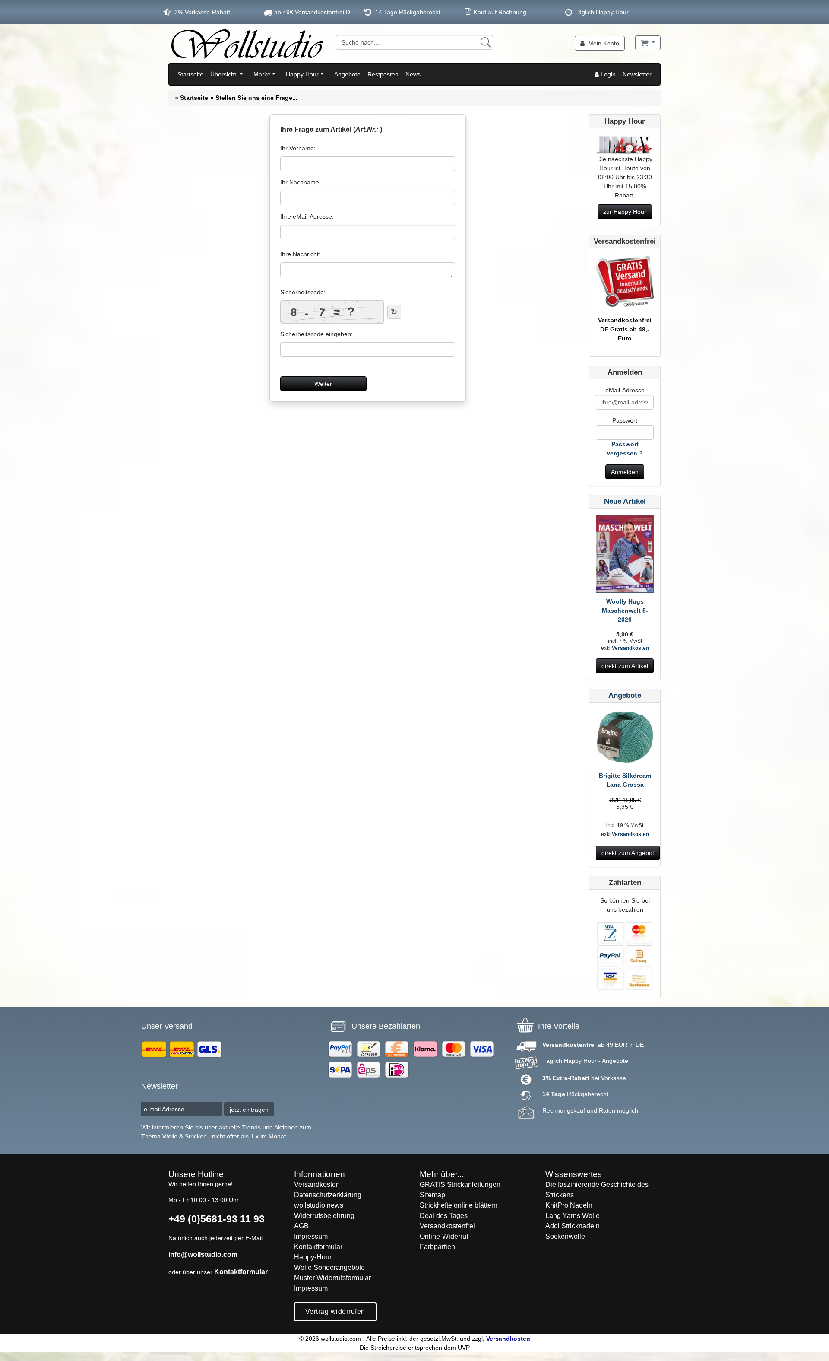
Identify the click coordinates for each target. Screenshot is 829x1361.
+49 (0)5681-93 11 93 (216, 1218)
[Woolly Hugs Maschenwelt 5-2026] (625, 555)
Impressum (311, 1236)
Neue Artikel (625, 501)
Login (607, 74)
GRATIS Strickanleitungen (460, 1184)
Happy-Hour (313, 1257)
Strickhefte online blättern (458, 1205)
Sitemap (432, 1195)
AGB (301, 1226)
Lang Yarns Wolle (572, 1215)
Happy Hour (302, 74)
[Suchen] (486, 42)
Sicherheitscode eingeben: (316, 334)
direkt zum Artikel (624, 665)
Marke (262, 74)
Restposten (383, 74)
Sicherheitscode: (303, 292)
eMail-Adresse (625, 390)
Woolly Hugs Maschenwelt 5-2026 (625, 610)
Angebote (347, 74)
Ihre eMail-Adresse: (307, 216)
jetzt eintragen (249, 1109)
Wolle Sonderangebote (329, 1267)
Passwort (624, 420)
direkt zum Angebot (627, 852)
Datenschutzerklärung (327, 1195)
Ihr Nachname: (300, 182)
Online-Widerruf (444, 1236)
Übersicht (224, 74)
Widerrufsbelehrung (324, 1215)
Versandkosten (630, 648)
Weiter (323, 383)
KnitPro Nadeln (568, 1205)
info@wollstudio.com (202, 1254)
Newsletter (637, 74)
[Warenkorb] (648, 42)
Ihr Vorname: (298, 148)
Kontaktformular (241, 1271)
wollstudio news (318, 1205)
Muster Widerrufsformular (332, 1278)
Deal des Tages (444, 1215)
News (413, 74)
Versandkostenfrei (447, 1226)
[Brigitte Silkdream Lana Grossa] (625, 739)
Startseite (190, 74)
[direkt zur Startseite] (247, 44)
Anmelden (625, 471)
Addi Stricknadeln (572, 1226)
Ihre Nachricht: (300, 254)
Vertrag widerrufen (335, 1311)
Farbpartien (437, 1246)
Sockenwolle (565, 1236)
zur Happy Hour (624, 211)
